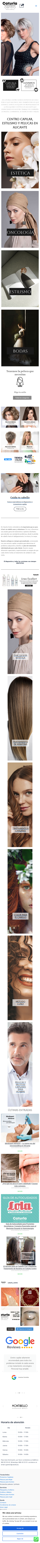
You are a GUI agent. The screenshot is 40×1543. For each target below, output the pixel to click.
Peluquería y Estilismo (7, 1490)
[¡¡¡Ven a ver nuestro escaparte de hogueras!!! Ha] (10, 1297)
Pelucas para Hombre (7, 1482)
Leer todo (20, 1151)
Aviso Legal (3, 1507)
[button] (3, 44)
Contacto (3, 1502)
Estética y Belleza (5, 1492)
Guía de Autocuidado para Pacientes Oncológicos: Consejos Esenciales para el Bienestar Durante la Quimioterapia (20, 1226)
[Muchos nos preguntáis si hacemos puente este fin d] (10, 1316)
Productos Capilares (6, 1477)
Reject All (20, 1539)
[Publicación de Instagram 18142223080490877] (29, 1316)
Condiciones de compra (8, 1505)
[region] (20, 1526)
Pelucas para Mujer (6, 1479)
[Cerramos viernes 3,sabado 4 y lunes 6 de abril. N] (29, 1297)
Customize (20, 1533)
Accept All (20, 1528)
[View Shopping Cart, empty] (21, 6)
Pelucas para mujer (6, 1497)
